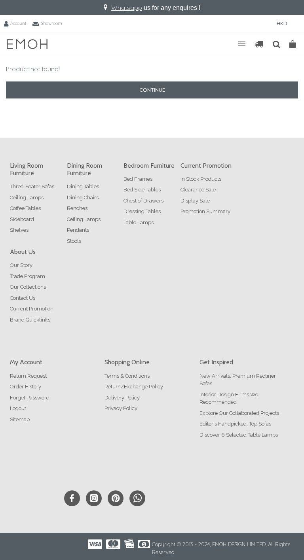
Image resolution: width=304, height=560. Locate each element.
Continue (152, 90)
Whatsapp (126, 7)
